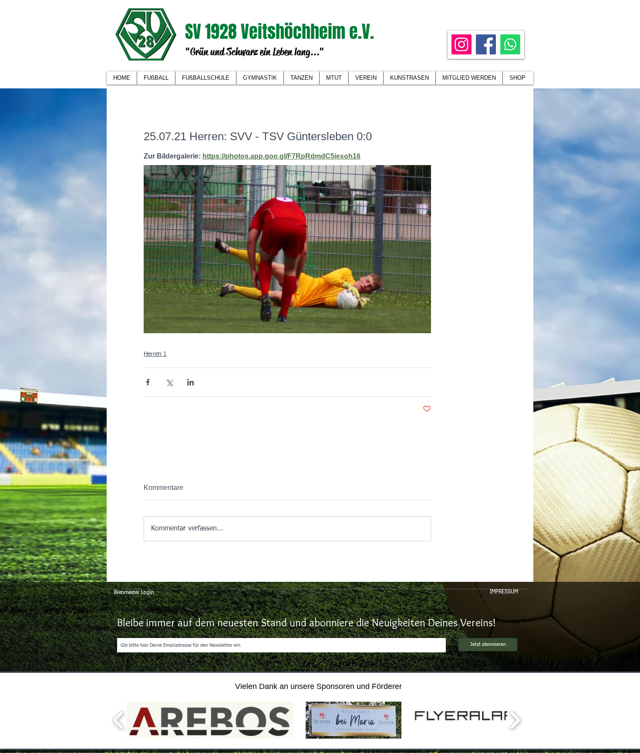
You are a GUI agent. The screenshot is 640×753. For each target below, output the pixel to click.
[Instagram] (461, 44)
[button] (365, 77)
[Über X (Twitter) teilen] (169, 382)
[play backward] (118, 720)
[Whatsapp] (510, 44)
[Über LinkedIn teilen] (190, 382)
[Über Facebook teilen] (148, 382)
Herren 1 (155, 354)
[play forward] (515, 720)
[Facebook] (486, 44)
